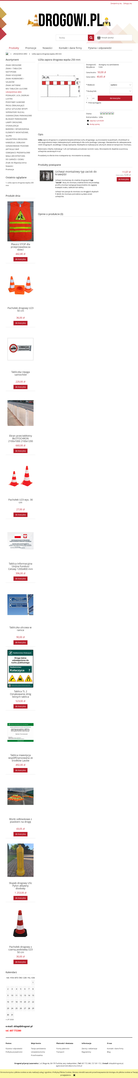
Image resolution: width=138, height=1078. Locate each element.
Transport (60, 1052)
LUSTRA (9, 98)
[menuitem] (14, 47)
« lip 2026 (10, 1019)
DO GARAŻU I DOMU (15, 159)
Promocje (10, 169)
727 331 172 (96, 1063)
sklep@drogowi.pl (116, 1063)
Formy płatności (62, 1048)
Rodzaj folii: (91, 91)
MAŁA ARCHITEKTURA (15, 156)
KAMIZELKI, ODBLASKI (15, 142)
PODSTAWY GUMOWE (15, 102)
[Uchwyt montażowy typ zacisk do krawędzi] (46, 175)
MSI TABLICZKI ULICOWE (16, 88)
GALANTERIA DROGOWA (16, 139)
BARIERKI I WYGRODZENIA (17, 129)
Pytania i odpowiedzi (14, 1048)
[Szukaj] (91, 38)
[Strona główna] (69, 19)
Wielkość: (90, 85)
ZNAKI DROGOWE (13, 65)
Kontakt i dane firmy (115, 1048)
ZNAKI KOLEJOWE (13, 75)
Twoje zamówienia (38, 1048)
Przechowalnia (37, 1055)
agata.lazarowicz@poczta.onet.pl (69, 1066)
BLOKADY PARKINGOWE (16, 119)
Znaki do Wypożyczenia (16, 162)
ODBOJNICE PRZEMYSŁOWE (18, 152)
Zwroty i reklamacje (89, 1048)
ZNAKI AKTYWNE (13, 85)
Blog (109, 1052)
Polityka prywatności (14, 1052)
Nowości (9, 166)
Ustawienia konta (38, 1052)
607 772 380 (86, 1063)
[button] (95, 120)
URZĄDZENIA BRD (14, 92)
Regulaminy (86, 1052)
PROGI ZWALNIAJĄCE (15, 105)
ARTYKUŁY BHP (12, 149)
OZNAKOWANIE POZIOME (17, 146)
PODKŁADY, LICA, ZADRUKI (17, 95)
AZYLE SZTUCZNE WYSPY (17, 109)
